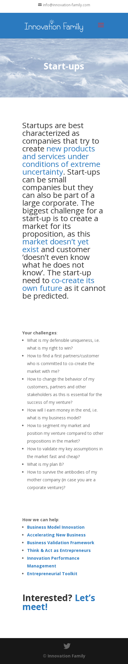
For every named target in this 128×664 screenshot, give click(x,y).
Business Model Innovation (56, 527)
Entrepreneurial (44, 573)
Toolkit (69, 573)
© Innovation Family (64, 656)
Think (33, 550)
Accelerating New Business (56, 535)
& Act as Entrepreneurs (65, 550)
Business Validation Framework (60, 542)
